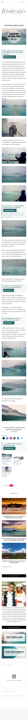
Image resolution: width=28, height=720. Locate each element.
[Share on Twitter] (6, 485)
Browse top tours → (9, 57)
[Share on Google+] (8, 485)
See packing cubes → (9, 210)
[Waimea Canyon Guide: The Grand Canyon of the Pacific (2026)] (14, 551)
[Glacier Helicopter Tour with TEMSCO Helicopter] (7, 456)
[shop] (14, 658)
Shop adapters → (8, 322)
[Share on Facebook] (3, 485)
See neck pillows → (9, 448)
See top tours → (8, 290)
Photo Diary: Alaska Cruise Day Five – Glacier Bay (6, 474)
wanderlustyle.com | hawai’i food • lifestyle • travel (14, 695)
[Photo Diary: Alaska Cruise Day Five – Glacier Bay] (7, 469)
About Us (6, 620)
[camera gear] (14, 643)
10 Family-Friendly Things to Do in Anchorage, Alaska (17, 461)
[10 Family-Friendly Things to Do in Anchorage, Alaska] (18, 456)
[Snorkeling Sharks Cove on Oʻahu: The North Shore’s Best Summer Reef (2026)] (14, 506)
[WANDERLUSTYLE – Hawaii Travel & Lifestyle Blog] (14, 11)
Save (12, 485)
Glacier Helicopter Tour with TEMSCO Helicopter (6, 461)
